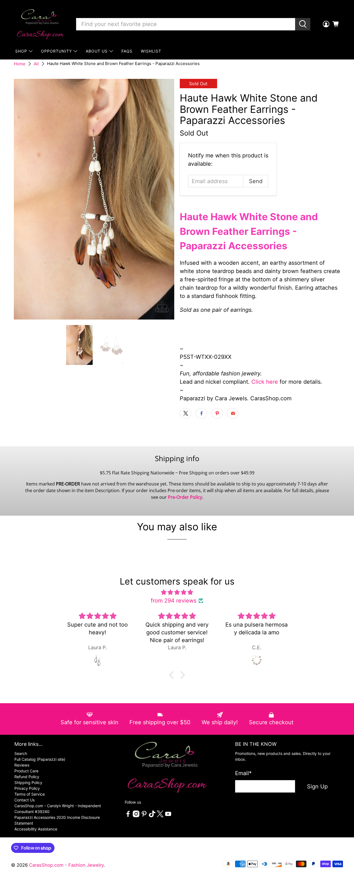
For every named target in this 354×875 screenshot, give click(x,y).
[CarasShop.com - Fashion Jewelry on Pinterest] (144, 815)
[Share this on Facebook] (201, 413)
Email (243, 773)
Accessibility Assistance (35, 829)
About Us (97, 51)
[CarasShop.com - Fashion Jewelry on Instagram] (136, 815)
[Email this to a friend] (233, 413)
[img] (177, 592)
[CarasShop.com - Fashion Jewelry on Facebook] (128, 815)
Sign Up (317, 786)
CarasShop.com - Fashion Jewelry (66, 865)
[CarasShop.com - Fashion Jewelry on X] (160, 815)
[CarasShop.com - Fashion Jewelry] (40, 24)
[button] (173, 675)
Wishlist (151, 51)
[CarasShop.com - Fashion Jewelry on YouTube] (168, 815)
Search (20, 753)
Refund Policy (26, 776)
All (36, 64)
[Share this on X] (185, 413)
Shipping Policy (28, 782)
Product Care (26, 770)
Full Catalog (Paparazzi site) (39, 759)
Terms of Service (29, 794)
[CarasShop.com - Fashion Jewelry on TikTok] (152, 815)
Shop (21, 51)
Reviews (21, 765)
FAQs (126, 51)
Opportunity (56, 51)
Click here (264, 381)
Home (19, 64)
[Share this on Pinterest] (217, 413)
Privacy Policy (27, 788)
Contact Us (24, 800)
